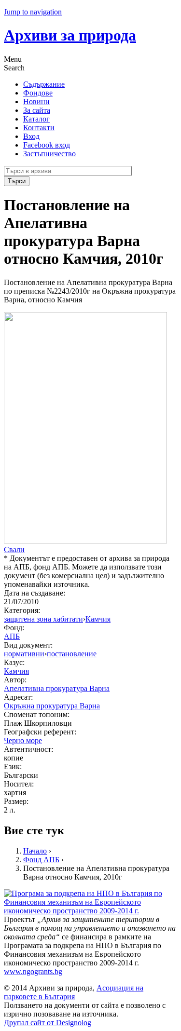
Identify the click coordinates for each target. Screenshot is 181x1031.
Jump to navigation (33, 12)
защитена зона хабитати (43, 619)
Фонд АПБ (41, 859)
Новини (36, 101)
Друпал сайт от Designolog (47, 1022)
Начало (35, 851)
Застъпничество (49, 153)
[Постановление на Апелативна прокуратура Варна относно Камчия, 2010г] (85, 541)
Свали (14, 549)
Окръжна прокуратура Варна (52, 706)
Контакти (39, 127)
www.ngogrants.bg (33, 971)
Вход (31, 136)
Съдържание (44, 84)
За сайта (36, 110)
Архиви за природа (70, 35)
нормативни (24, 654)
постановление (72, 654)
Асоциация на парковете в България (73, 992)
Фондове (38, 93)
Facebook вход (46, 145)
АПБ (12, 636)
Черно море (23, 740)
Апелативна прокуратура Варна (57, 688)
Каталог (36, 119)
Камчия (98, 619)
